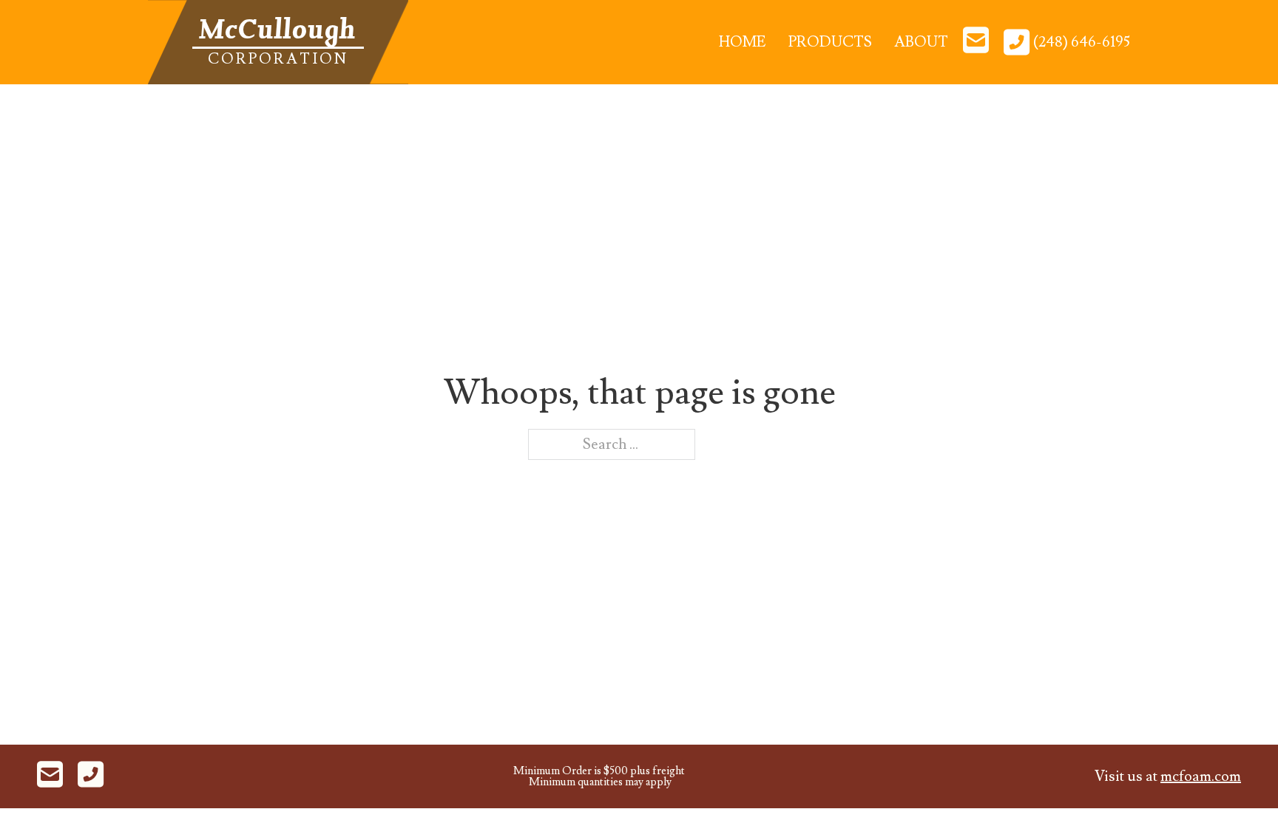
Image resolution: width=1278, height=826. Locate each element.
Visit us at (1168, 776)
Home (742, 42)
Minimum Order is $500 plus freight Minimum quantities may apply (599, 776)
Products (830, 42)
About (921, 42)
